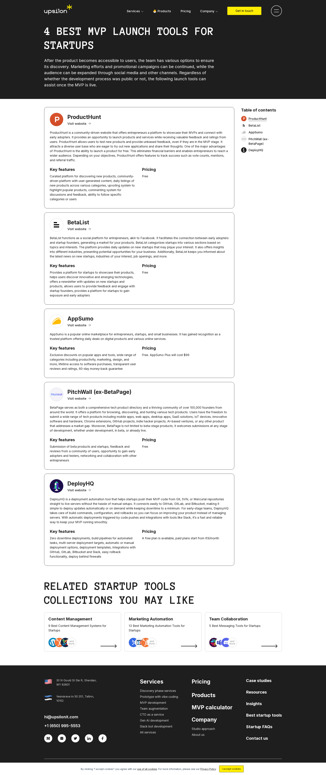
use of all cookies (147, 769)
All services (148, 732)
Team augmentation (154, 708)
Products (203, 695)
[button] (135, 11)
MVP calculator (212, 707)
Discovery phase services (158, 691)
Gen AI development (154, 720)
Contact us (257, 738)
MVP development (153, 702)
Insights (254, 703)
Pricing (186, 11)
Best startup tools (264, 715)
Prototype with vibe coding (159, 696)
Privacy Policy (208, 769)
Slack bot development (156, 726)
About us (198, 734)
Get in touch (244, 11)
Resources (256, 692)
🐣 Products (162, 11)
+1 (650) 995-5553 (62, 725)
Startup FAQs (259, 726)
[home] (58, 9)
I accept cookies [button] (231, 768)
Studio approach (203, 729)
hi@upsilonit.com (61, 716)
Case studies (258, 680)
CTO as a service (152, 714)
